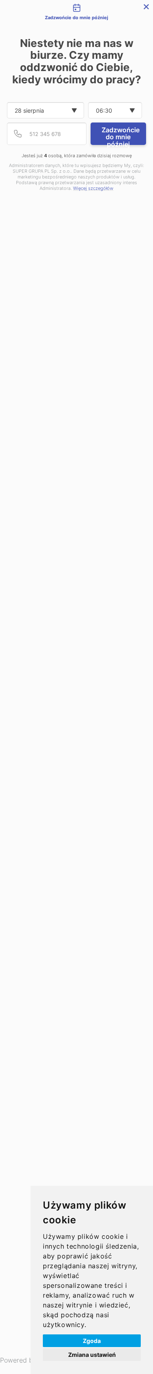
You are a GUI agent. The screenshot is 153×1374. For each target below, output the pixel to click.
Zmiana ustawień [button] (92, 1354)
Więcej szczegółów (93, 188)
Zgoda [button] (92, 1340)
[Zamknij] (146, 6)
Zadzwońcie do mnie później (121, 135)
